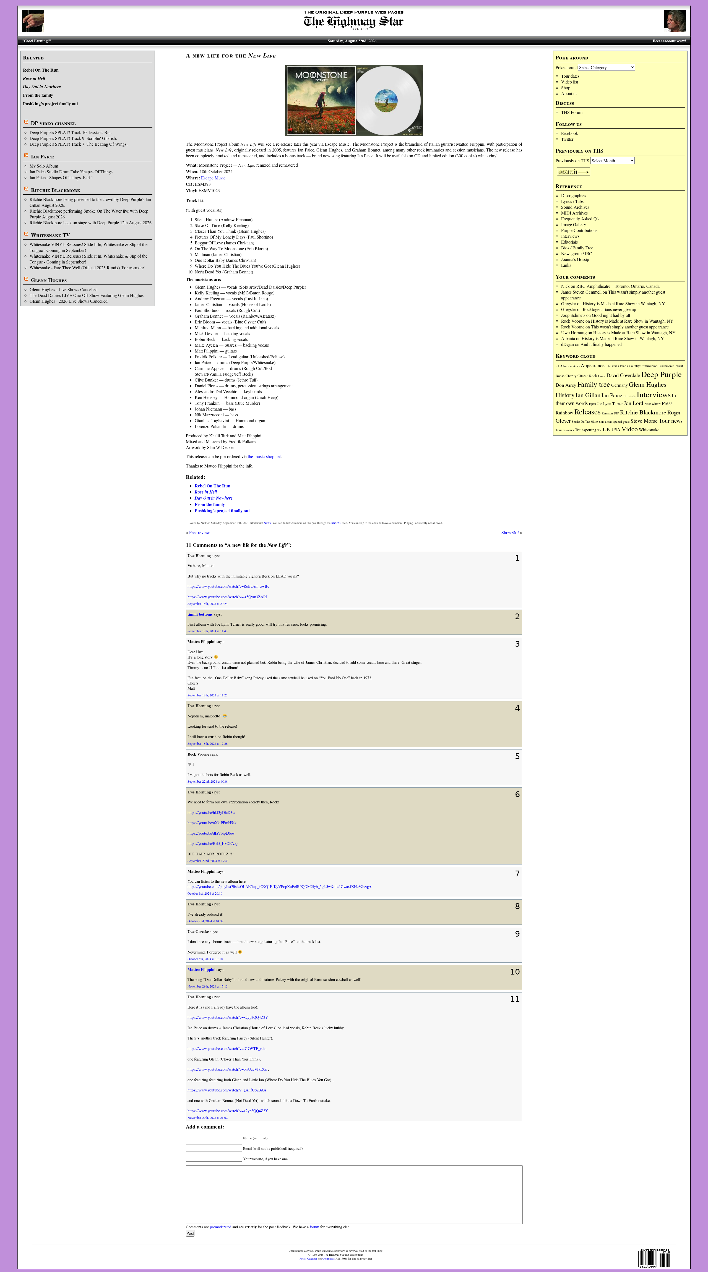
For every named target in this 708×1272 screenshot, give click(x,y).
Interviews (570, 236)
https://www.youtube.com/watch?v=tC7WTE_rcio (227, 1048)
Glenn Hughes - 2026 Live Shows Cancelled (69, 301)
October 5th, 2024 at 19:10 (205, 959)
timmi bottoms (200, 614)
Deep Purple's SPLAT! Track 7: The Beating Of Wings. (78, 144)
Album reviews (570, 366)
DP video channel (53, 123)
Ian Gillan (588, 395)
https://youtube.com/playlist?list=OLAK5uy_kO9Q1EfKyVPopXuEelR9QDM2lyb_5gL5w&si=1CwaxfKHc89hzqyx (280, 886)
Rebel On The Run (41, 70)
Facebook (569, 133)
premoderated (220, 1226)
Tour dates (570, 76)
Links (566, 265)
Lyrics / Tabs (572, 201)
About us (569, 93)
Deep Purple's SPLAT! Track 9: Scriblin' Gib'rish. (73, 138)
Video (629, 428)
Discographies (573, 195)
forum (314, 1226)
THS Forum (571, 112)
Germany (619, 385)
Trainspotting (585, 429)
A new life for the (231, 55)
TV (599, 430)
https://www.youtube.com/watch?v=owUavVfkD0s (227, 1069)
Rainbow (564, 412)
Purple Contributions (579, 230)
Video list (569, 82)
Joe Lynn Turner (610, 403)
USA (615, 429)
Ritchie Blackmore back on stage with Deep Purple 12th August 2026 (91, 222)
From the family (38, 95)
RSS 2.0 (336, 523)
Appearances (594, 365)
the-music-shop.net (264, 456)
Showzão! (510, 532)
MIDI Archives (574, 213)
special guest (621, 421)
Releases (587, 411)
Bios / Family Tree (577, 247)
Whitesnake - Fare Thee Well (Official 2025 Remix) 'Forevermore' (87, 267)
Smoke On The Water (585, 422)
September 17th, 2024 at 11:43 (208, 631)
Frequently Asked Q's (580, 218)
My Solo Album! (44, 166)
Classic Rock (587, 375)
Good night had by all (611, 315)
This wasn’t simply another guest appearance (630, 327)
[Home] (354, 30)
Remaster (607, 413)
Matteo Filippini (201, 969)
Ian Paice (42, 156)
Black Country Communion (638, 366)
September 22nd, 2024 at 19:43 (208, 860)
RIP (616, 413)
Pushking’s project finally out (50, 103)
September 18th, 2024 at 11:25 (208, 695)
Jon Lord (633, 402)
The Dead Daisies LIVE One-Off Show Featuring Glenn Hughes (87, 295)
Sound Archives (575, 207)
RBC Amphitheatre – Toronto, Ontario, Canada (618, 286)
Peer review (199, 532)
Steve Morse (644, 420)
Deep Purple (661, 374)
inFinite (629, 395)
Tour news (671, 420)
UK (606, 429)
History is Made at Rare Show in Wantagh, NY (624, 303)
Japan (592, 404)
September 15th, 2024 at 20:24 (208, 603)
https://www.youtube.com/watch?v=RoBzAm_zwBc (228, 586)
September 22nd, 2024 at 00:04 (208, 781)
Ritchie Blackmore (55, 190)
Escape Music (213, 178)
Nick (565, 286)
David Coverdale (623, 375)
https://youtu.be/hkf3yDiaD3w (211, 812)
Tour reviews (565, 430)
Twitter (567, 139)
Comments (328, 1258)
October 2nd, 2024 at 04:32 (205, 921)
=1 (557, 366)
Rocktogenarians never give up (609, 309)
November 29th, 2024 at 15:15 (208, 986)
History (565, 395)
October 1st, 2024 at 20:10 (205, 893)
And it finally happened (601, 344)
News (267, 523)
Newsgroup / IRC (576, 253)
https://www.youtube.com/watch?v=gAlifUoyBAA (227, 1090)
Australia (613, 366)
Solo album (605, 422)
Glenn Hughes (49, 280)
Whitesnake (649, 429)
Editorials (569, 242)
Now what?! (652, 403)
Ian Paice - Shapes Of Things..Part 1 (61, 177)
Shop (565, 87)
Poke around (567, 67)
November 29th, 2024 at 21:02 (208, 1117)
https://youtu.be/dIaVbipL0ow (211, 833)
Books (560, 375)
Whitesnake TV (50, 235)
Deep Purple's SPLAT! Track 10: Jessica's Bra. (71, 132)
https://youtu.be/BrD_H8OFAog (213, 843)
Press (667, 403)
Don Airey (566, 385)
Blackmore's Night (670, 366)
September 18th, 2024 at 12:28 (208, 743)
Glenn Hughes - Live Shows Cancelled (64, 289)
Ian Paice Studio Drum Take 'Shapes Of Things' (71, 171)
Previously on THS (572, 160)
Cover (601, 376)
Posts (303, 1258)
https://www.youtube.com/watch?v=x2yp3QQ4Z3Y (228, 1017)
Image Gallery (573, 224)
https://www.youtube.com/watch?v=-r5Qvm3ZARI (227, 596)
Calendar (312, 1258)
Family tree (593, 384)
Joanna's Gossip (575, 259)
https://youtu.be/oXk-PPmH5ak (212, 822)
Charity (571, 375)
